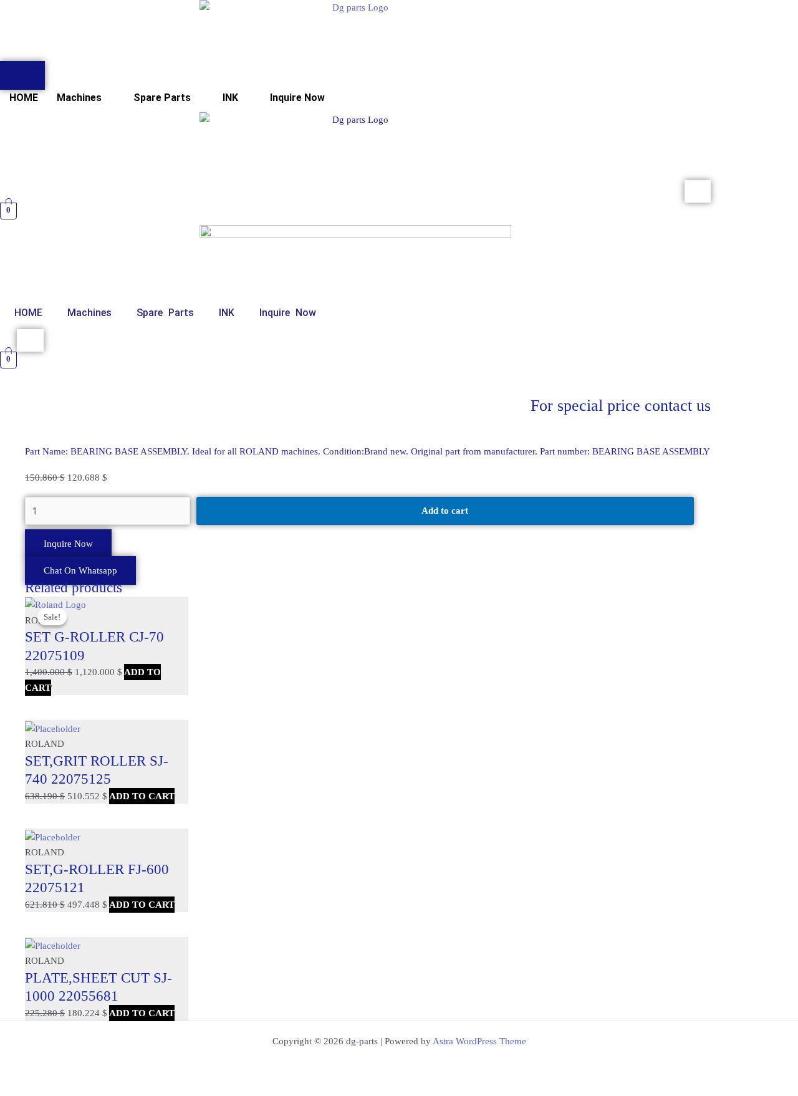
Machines (79, 97)
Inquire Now (297, 97)
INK (230, 97)
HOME (23, 97)
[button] (85, 98)
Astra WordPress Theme (479, 1041)
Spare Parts (162, 97)
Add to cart (444, 511)
